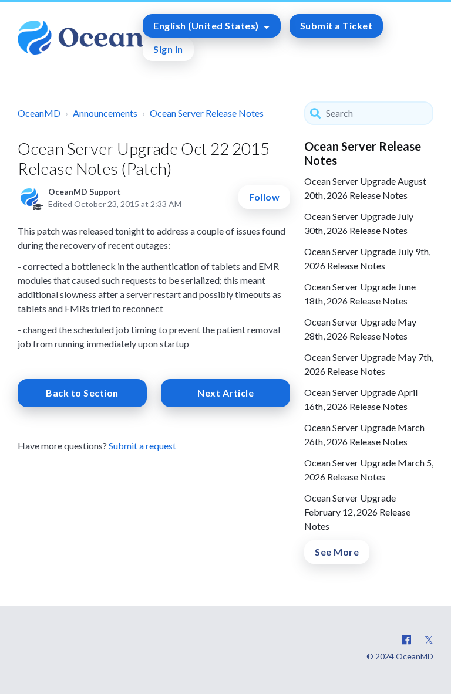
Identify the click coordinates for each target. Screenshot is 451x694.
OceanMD (39, 113)
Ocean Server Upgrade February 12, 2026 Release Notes (357, 511)
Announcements (105, 113)
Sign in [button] (168, 49)
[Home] (80, 38)
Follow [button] (264, 196)
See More (337, 551)
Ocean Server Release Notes (207, 113)
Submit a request (142, 445)
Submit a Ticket (336, 25)
